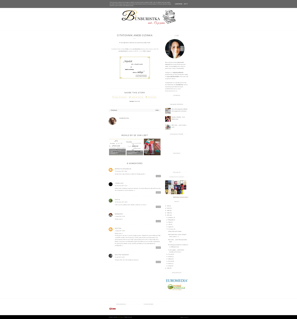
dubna (170, 259)
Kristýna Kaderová (122, 254)
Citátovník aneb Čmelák (133, 152)
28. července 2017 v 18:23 (121, 202)
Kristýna (118, 228)
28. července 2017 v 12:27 (121, 185)
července (171, 229)
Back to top (184, 317)
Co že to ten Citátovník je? (149, 152)
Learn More (178, 4)
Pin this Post (152, 97)
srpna (169, 226)
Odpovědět (158, 192)
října (169, 222)
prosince (170, 217)
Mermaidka (119, 214)
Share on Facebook (120, 97)
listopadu (170, 220)
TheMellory (119, 183)
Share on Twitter (137, 97)
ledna (169, 266)
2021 (168, 206)
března (170, 261)
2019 (168, 210)
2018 (168, 213)
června (170, 254)
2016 (168, 268)
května (170, 256)
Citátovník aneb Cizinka (174, 231)
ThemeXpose (120, 317)
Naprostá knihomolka (123, 169)
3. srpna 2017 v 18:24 (120, 230)
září (169, 224)
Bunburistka (124, 118)
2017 (168, 215)
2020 (168, 208)
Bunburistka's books (177, 176)
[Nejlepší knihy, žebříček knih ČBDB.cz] (112, 309)
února (170, 263)
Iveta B (117, 199)
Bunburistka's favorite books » (180, 197)
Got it (186, 4)
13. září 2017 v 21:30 (119, 257)
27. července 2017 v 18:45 (121, 171)
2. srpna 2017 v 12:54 (120, 216)
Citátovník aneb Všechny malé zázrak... (116, 152)
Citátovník (137, 101)
